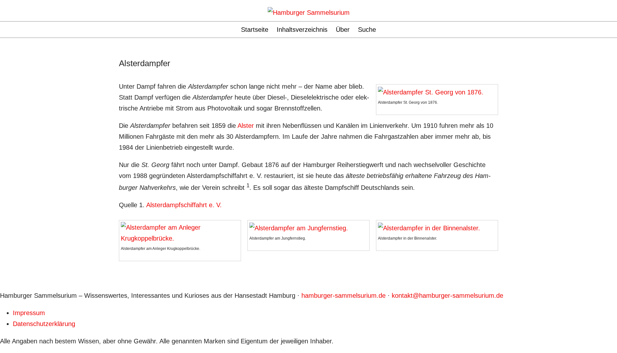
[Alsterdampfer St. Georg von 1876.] (430, 91)
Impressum (29, 312)
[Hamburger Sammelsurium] (309, 11)
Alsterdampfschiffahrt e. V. (184, 204)
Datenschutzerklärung (44, 323)
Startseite (254, 29)
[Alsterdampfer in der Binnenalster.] (429, 227)
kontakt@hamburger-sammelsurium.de (447, 295)
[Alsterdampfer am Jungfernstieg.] (298, 227)
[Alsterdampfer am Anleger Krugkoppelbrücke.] (180, 232)
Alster (245, 125)
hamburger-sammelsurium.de (343, 295)
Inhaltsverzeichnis (302, 29)
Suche (367, 29)
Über (343, 29)
